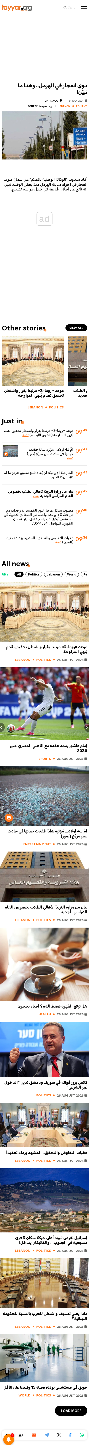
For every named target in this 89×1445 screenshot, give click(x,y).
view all (76, 328)
